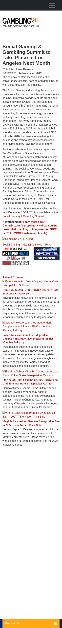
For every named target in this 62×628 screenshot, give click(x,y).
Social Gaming (11, 244)
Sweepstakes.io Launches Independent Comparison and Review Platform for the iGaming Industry (27, 338)
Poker (48, 244)
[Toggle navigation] (52, 5)
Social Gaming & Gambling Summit (23, 216)
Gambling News (32, 244)
